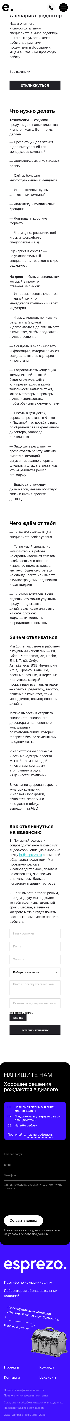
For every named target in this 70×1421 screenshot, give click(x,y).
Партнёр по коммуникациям (28, 1282)
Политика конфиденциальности (24, 1390)
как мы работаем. (39, 1134)
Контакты (12, 1377)
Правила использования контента (26, 1395)
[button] (35, 85)
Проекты (11, 1367)
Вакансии (47, 1377)
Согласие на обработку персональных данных (33, 1402)
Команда (46, 1367)
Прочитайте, (16, 1134)
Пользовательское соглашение (24, 1407)
